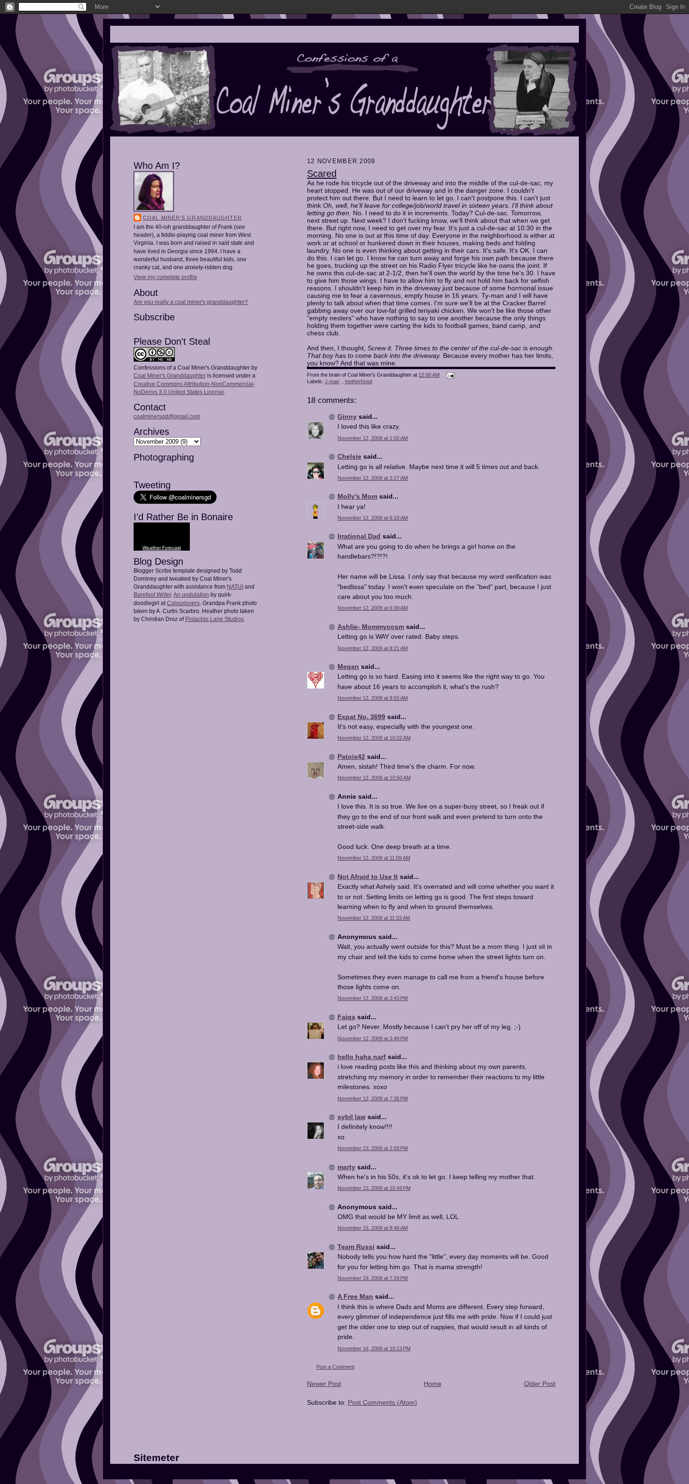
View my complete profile (165, 277)
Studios (233, 619)
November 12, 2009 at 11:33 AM (373, 918)
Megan (348, 666)
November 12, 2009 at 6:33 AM (372, 518)
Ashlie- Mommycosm (370, 626)
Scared (322, 173)
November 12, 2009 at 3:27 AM (372, 478)
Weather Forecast (161, 547)
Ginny (347, 416)
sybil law (351, 1117)
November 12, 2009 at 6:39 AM (372, 608)
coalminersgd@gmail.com (167, 416)
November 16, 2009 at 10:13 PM (374, 1348)
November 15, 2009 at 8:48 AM (372, 1228)
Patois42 (351, 756)
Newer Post (324, 1383)
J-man (332, 381)
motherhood (358, 381)
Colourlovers (183, 603)
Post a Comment (335, 1367)
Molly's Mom (357, 496)
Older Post (539, 1383)
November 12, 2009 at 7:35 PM (372, 1098)
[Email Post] (449, 375)
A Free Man (355, 1296)
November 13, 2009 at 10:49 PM (374, 1188)
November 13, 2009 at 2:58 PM (372, 1148)
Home (433, 1383)
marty (346, 1167)
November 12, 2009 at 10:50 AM (374, 777)
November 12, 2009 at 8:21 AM (372, 648)
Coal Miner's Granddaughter (192, 217)
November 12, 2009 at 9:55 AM (372, 698)
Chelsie (349, 456)
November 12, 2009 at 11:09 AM (373, 858)
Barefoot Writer (152, 594)
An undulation (191, 594)
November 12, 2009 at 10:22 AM (374, 738)
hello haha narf (361, 1056)
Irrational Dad (359, 536)
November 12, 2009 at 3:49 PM (372, 1038)
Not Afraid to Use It (367, 876)
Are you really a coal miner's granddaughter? (191, 302)
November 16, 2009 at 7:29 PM (372, 1278)
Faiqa (346, 1017)
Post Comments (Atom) (382, 1402)
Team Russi (355, 1246)
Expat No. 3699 (361, 716)
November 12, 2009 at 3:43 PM (372, 998)
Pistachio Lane (204, 619)
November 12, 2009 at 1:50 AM (372, 438)
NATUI (235, 586)
